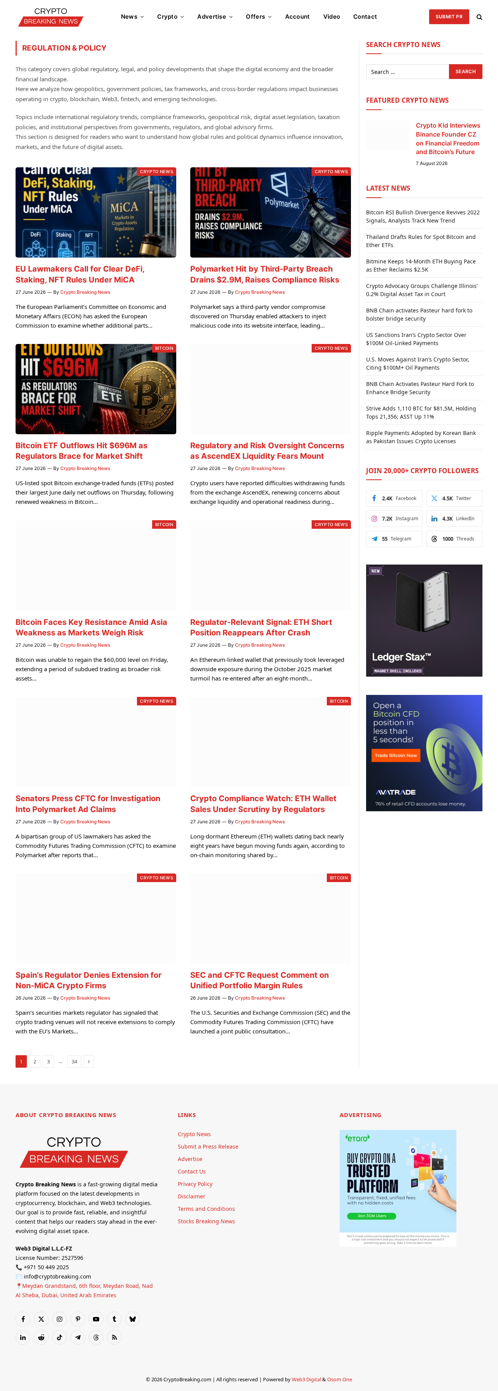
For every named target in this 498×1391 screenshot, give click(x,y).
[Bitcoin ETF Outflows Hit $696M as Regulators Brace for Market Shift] (96, 389)
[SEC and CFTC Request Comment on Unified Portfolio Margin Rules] (270, 919)
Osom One (339, 1379)
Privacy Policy (195, 1184)
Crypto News (156, 171)
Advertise (211, 16)
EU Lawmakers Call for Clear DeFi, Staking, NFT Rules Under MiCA (80, 274)
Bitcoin (164, 348)
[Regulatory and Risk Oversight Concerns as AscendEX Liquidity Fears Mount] (270, 389)
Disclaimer (191, 1196)
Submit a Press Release (208, 1146)
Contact (365, 16)
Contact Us (192, 1171)
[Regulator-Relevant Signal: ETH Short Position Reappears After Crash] (270, 565)
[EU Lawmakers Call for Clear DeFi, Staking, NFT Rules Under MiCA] (96, 212)
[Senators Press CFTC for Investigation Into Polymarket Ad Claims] (96, 742)
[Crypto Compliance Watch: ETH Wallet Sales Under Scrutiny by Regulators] (270, 742)
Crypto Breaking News (85, 292)
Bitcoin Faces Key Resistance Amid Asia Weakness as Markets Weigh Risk (91, 627)
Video (331, 16)
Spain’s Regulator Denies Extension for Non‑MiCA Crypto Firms (88, 980)
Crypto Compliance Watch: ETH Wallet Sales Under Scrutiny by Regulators (263, 804)
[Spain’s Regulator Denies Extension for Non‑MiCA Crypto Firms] (96, 919)
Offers (255, 16)
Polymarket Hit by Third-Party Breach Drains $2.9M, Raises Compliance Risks (264, 274)
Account (297, 16)
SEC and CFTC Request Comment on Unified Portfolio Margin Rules (259, 980)
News (129, 16)
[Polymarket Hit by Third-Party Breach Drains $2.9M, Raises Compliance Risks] (270, 212)
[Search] (478, 16)
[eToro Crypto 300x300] (398, 1244)
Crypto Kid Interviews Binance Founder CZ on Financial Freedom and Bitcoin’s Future (448, 138)
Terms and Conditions (206, 1208)
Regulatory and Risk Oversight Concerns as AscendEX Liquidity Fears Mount (267, 451)
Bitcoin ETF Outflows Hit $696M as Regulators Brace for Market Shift (81, 451)
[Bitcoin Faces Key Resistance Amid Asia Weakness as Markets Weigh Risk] (96, 565)
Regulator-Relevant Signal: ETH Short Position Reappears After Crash (261, 627)
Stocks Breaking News (206, 1221)
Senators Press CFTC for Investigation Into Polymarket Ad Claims (88, 804)
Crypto (167, 16)
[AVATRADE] (424, 809)
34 (74, 1061)
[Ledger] (424, 674)
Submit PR (449, 16)
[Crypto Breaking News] (51, 16)
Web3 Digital (306, 1379)
